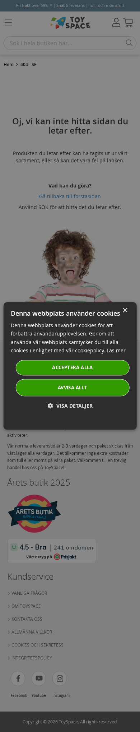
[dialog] (70, 366)
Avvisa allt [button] (72, 388)
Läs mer (116, 350)
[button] (70, 406)
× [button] (124, 310)
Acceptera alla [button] (72, 367)
